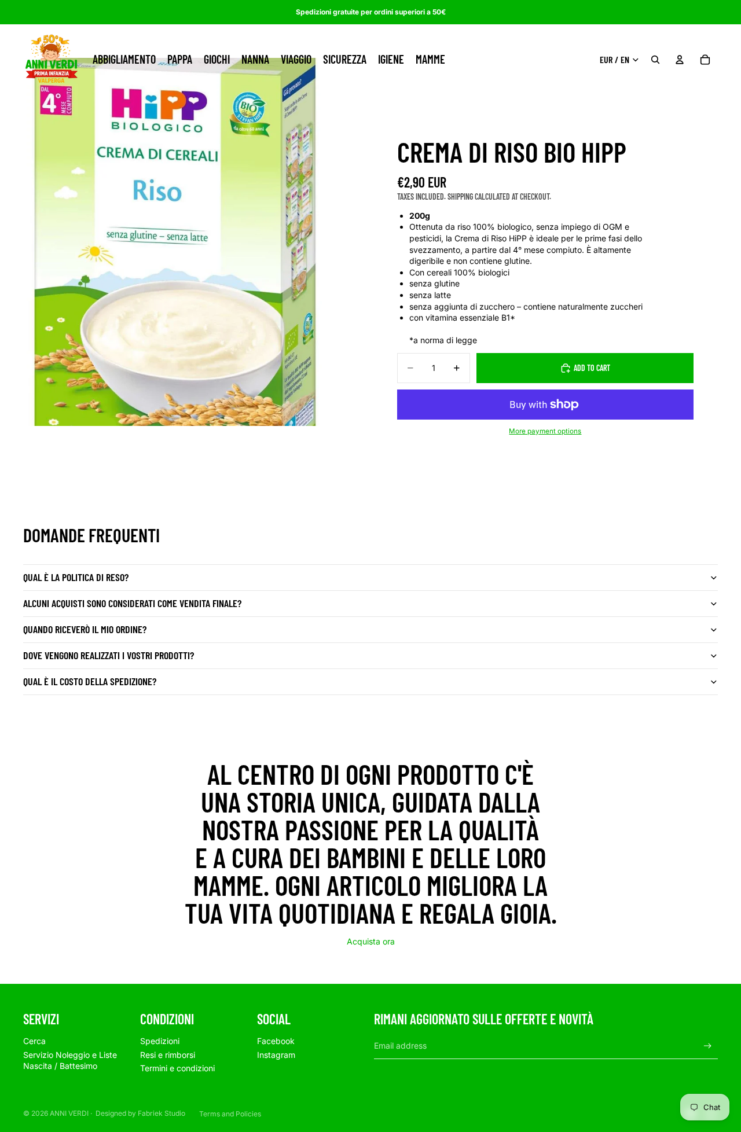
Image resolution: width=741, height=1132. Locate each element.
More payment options (545, 431)
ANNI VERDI (69, 1113)
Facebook (276, 1041)
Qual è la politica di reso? (76, 577)
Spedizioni (159, 1041)
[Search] (655, 59)
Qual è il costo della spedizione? (89, 681)
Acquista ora (371, 941)
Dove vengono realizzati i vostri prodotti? (108, 655)
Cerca (34, 1041)
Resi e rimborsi (167, 1055)
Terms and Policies (230, 1113)
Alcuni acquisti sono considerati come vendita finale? (132, 603)
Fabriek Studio (161, 1113)
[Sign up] (708, 1046)
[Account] (679, 59)
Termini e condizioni (177, 1068)
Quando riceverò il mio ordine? (84, 629)
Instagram (276, 1055)
